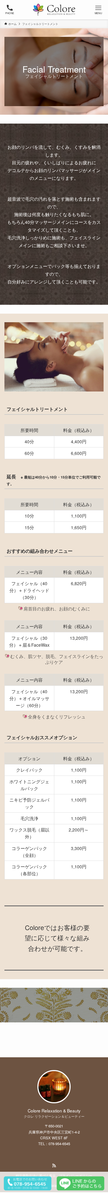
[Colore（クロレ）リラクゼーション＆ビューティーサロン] (54, 9)
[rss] (54, 1165)
